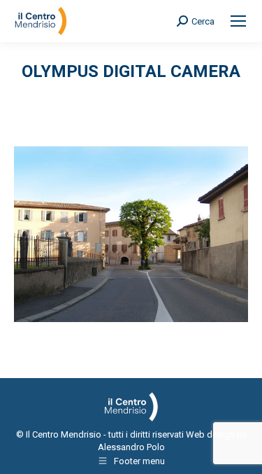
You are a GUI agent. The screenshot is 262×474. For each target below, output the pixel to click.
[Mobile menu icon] (238, 21)
